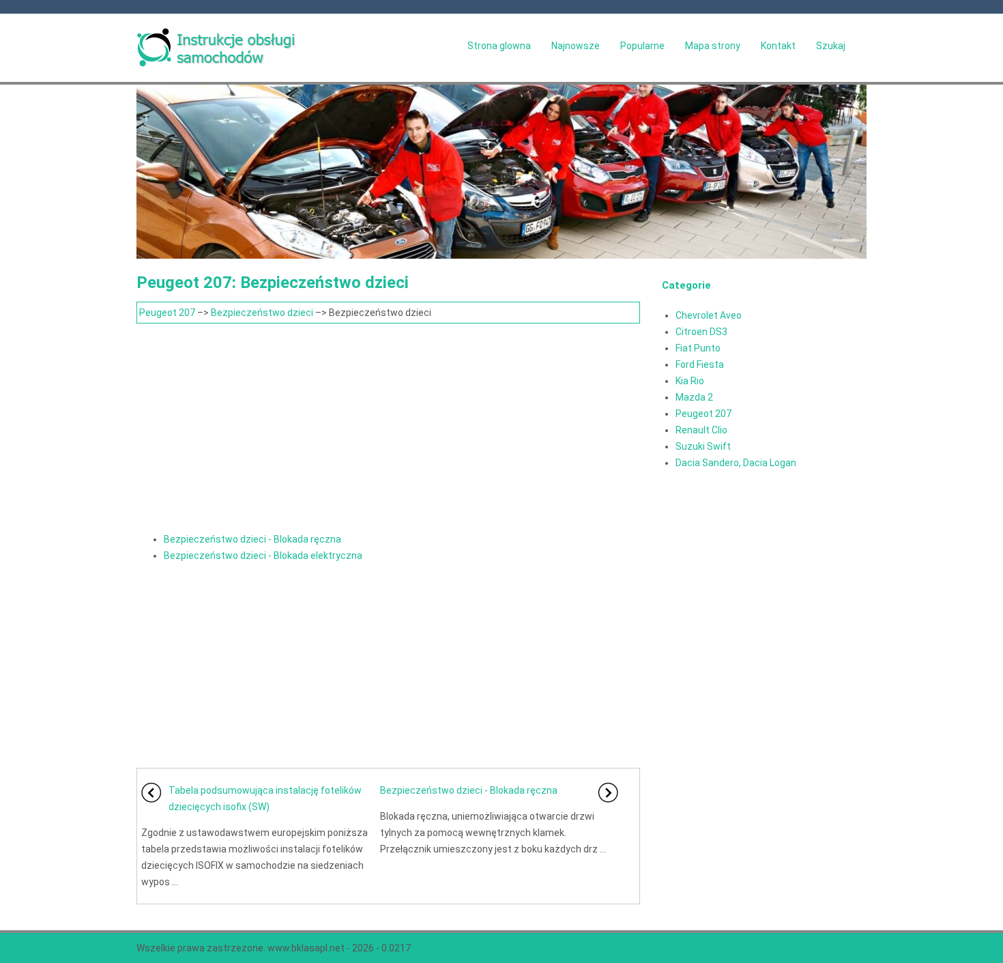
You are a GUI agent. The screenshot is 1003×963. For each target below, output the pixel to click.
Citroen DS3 (701, 331)
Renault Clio (701, 430)
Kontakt (778, 45)
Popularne (642, 45)
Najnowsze (575, 45)
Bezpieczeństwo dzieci (262, 312)
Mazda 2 (694, 397)
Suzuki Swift (703, 446)
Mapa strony (712, 45)
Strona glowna (499, 45)
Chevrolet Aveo (708, 315)
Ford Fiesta (699, 364)
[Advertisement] (388, 425)
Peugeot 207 (167, 312)
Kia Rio (689, 380)
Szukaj (830, 45)
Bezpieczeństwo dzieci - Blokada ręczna (252, 539)
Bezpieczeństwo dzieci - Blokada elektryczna (263, 555)
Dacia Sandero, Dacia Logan (735, 462)
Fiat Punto (698, 348)
